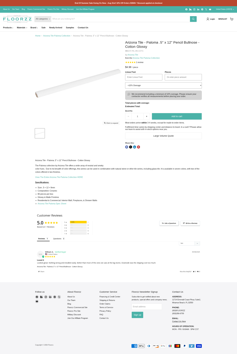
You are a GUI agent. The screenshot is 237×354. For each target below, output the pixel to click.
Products (7, 28)
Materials (21, 28)
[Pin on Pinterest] (138, 147)
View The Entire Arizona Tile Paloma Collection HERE (59, 177)
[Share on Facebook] (126, 147)
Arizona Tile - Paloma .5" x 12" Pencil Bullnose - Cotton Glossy (60, 266)
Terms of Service (106, 307)
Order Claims (104, 304)
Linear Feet (130, 72)
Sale (43, 28)
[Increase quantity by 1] (147, 116)
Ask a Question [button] (170, 223)
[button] (232, 19)
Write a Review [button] (191, 223)
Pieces (168, 72)
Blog (23, 9)
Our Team (15, 9)
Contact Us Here (179, 321)
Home (37, 36)
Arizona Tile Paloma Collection (56, 36)
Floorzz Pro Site (53, 9)
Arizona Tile (133, 55)
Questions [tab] (57, 238)
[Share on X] (130, 147)
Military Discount (68, 9)
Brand (33, 28)
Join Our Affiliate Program (85, 9)
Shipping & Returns (107, 300)
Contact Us (83, 28)
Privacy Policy (105, 311)
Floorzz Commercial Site (36, 9)
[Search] (193, 19)
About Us (6, 9)
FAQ (101, 314)
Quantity (128, 111)
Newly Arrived (55, 28)
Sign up (137, 315)
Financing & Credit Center (109, 297)
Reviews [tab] (41, 238)
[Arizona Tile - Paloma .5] (40, 133)
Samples (70, 28)
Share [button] (42, 272)
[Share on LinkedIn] (134, 147)
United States (224, 9)
